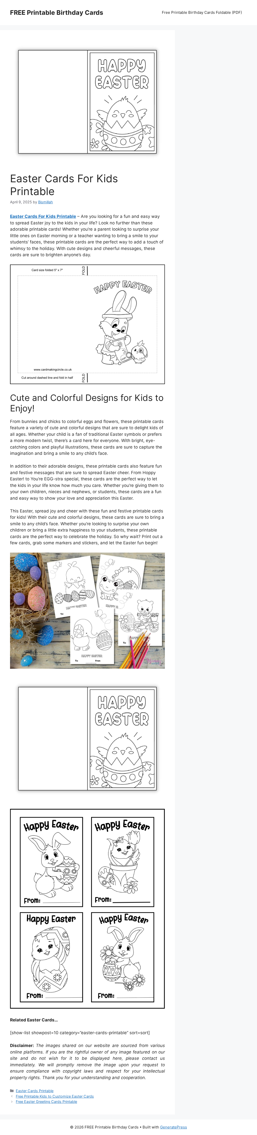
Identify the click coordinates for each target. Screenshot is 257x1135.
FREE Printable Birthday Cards (56, 12)
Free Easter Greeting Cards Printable (46, 1101)
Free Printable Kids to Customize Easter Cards (55, 1096)
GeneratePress (173, 1127)
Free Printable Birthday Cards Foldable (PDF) (202, 12)
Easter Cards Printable (34, 1091)
